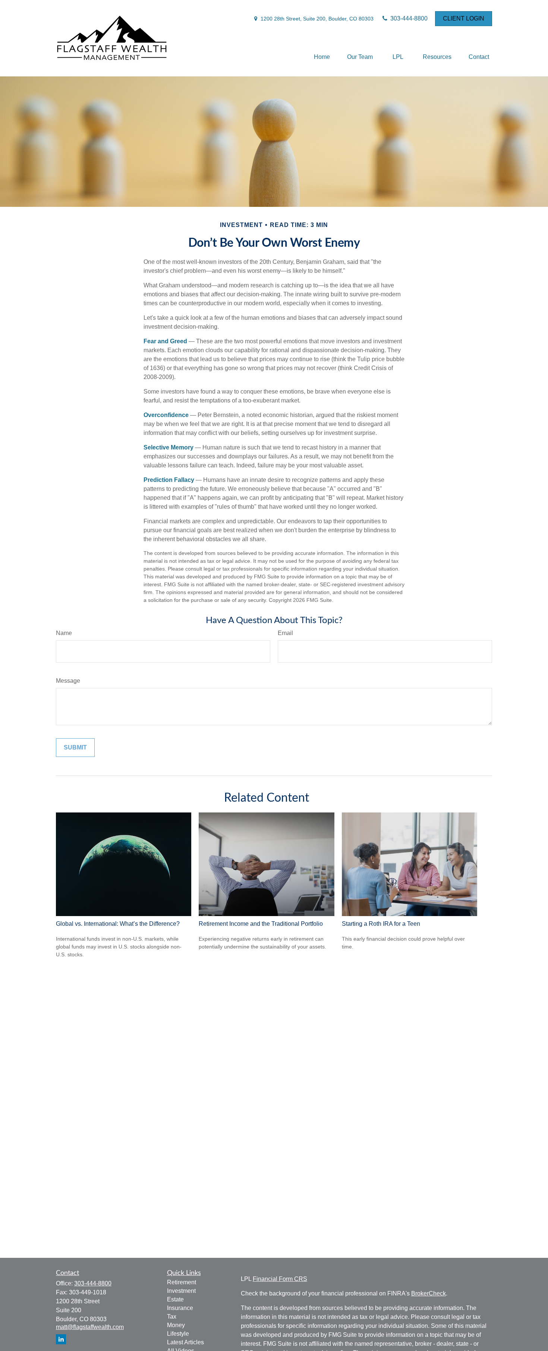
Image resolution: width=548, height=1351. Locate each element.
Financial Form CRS (280, 1279)
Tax (171, 1316)
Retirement (181, 1282)
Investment (181, 1291)
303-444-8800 (408, 18)
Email (285, 633)
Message (68, 681)
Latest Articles (185, 1342)
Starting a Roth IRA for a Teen (381, 924)
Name (64, 633)
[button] (322, 56)
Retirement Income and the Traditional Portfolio (261, 924)
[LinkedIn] (61, 1339)
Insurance (180, 1308)
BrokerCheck (428, 1293)
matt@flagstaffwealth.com (90, 1327)
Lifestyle (178, 1334)
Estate (175, 1299)
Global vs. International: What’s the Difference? (118, 924)
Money (176, 1325)
